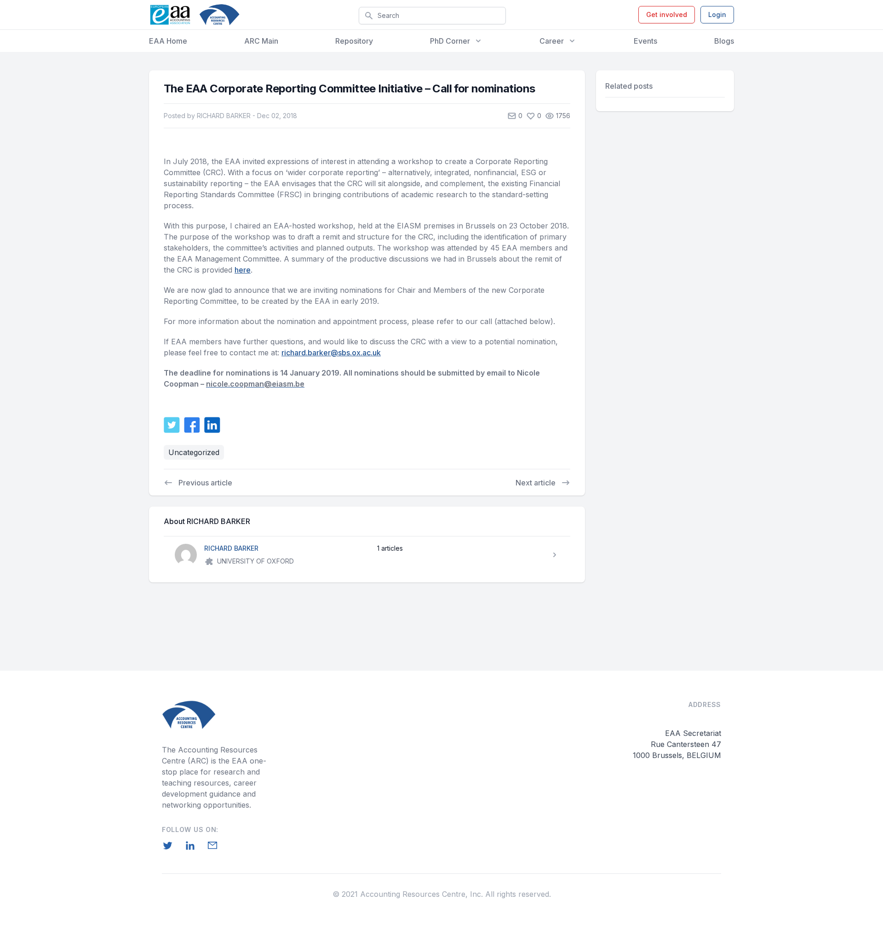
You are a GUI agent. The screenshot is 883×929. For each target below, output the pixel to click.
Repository (354, 41)
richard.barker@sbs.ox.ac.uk (331, 352)
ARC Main (261, 41)
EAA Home (168, 41)
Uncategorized (193, 452)
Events (645, 41)
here (243, 269)
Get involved (666, 14)
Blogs (724, 41)
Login (717, 14)
